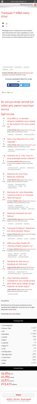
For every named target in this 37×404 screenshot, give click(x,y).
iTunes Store (6, 357)
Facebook (15, 85)
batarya (20, 186)
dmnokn (30, 130)
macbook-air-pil (12, 187)
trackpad (5, 69)
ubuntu (10, 253)
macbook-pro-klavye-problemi (16, 207)
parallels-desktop (12, 255)
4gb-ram (16, 253)
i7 (27, 149)
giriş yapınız (15, 105)
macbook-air (18, 67)
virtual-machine (12, 257)
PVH (30, 234)
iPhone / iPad (6, 328)
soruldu (24, 75)
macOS (4, 337)
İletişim (18, 395)
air (27, 207)
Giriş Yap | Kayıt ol (18, 1)
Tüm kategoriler (7, 325)
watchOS (5, 343)
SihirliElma (10, 399)
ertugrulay (32, 201)
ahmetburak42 (11, 163)
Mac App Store (7, 354)
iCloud (4, 360)
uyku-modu (31, 208)
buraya (13, 314)
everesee (33, 249)
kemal (30, 289)
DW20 (30, 219)
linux (20, 255)
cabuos (30, 180)
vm (25, 255)
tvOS (3, 349)
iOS (3, 331)
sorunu (26, 238)
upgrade (32, 149)
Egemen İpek (29, 73)
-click (11, 69)
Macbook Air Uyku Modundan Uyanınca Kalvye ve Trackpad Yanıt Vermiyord (20, 195)
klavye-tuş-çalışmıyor (13, 208)
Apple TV (5, 346)
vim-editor (23, 253)
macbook (26, 67)
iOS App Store (6, 351)
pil (25, 186)
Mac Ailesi (14, 73)
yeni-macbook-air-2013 (14, 169)
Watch (4, 340)
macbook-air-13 (12, 186)
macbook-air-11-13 (22, 272)
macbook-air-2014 (8, 67)
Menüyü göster (26, 5)
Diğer (4, 363)
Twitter (26, 85)
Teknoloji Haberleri (26, 399)
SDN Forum (16, 399)
